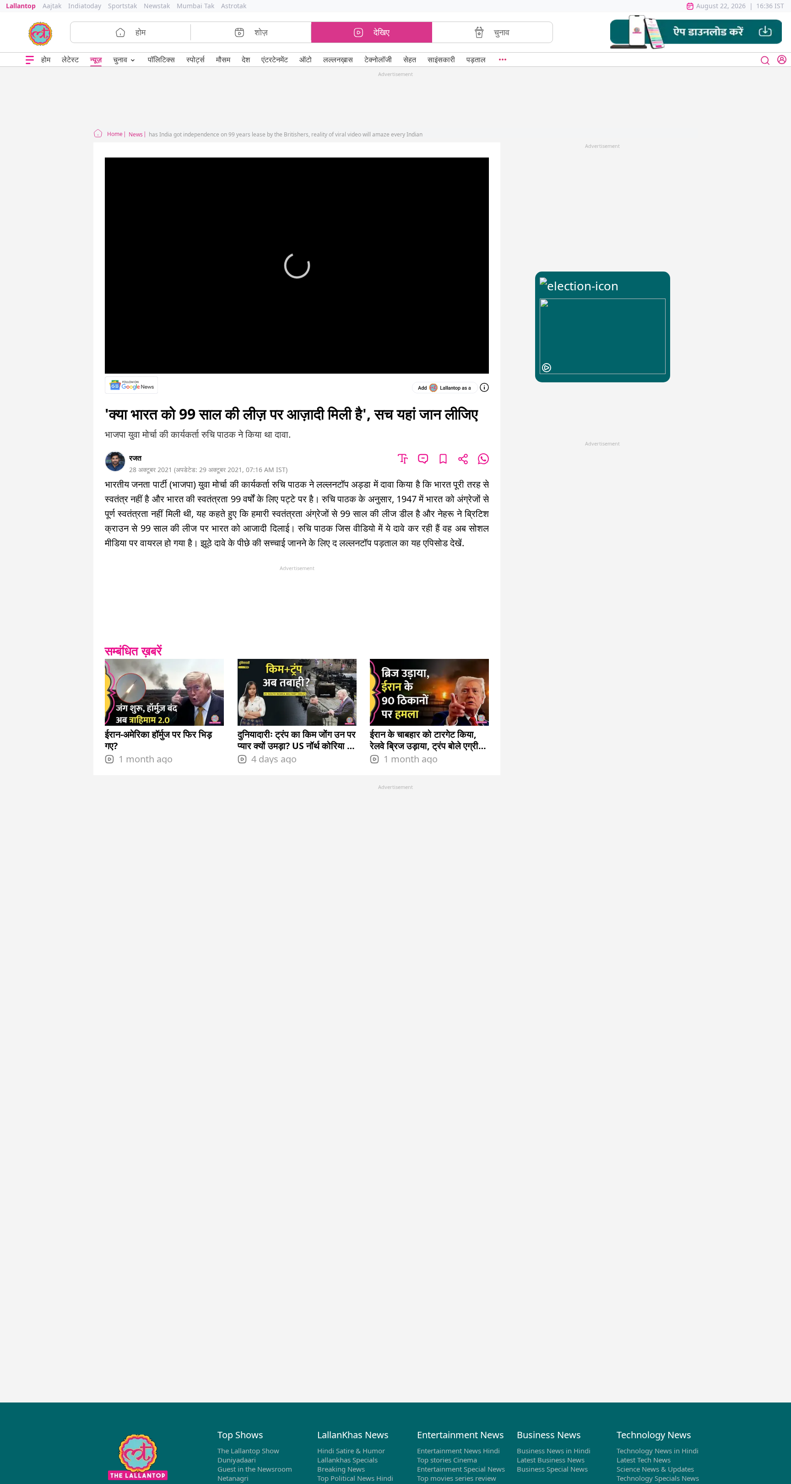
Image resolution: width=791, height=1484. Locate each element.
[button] (696, 32)
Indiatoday (84, 5)
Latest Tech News (644, 1459)
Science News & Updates (655, 1468)
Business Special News (552, 1468)
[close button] (765, 59)
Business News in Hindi (554, 1450)
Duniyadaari (236, 1459)
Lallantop (21, 5)
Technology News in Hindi (658, 1450)
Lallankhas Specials (347, 1459)
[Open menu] (29, 59)
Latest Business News (551, 1459)
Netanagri (233, 1478)
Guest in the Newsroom (254, 1468)
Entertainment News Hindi (458, 1450)
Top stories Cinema (447, 1459)
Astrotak (233, 5)
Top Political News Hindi (355, 1478)
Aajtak (52, 5)
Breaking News (341, 1468)
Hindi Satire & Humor (351, 1450)
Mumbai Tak (195, 5)
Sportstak (122, 5)
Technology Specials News (658, 1478)
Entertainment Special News (461, 1468)
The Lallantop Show (248, 1450)
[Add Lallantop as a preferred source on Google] (445, 387)
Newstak (157, 5)
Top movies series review (456, 1478)
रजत (135, 458)
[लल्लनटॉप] (40, 33)
